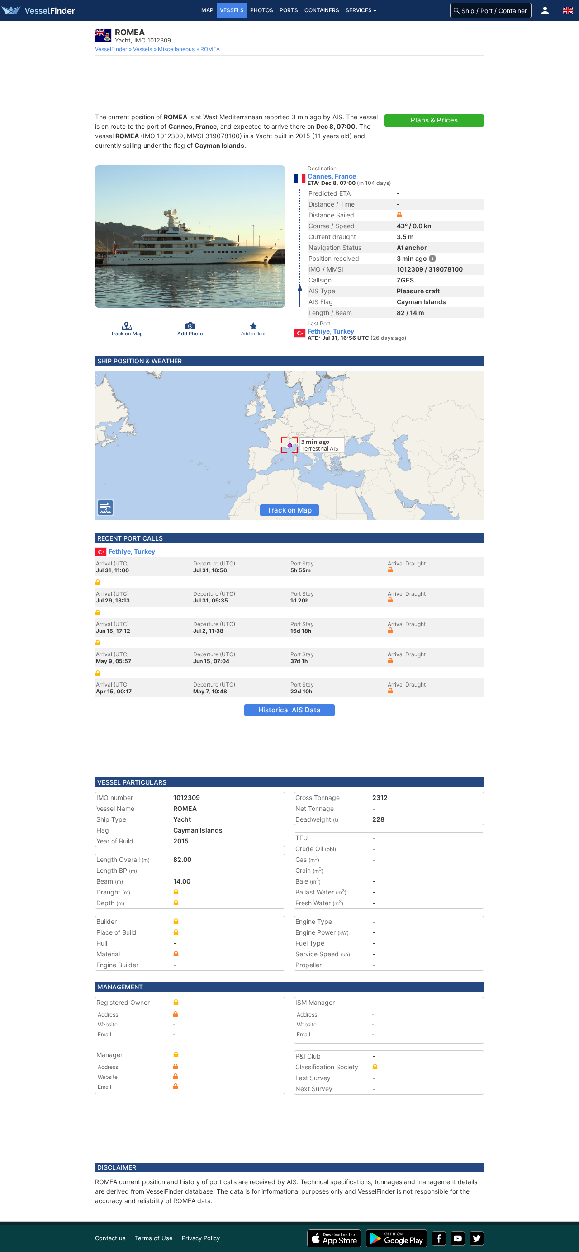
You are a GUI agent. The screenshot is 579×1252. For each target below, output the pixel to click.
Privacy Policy (201, 1238)
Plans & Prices (434, 120)
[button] (545, 10)
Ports (289, 10)
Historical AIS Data (289, 710)
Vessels (232, 10)
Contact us (110, 1238)
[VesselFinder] (37, 10)
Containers (321, 10)
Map (207, 10)
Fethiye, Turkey (331, 331)
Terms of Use (154, 1238)
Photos (261, 10)
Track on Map (289, 510)
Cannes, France (332, 176)
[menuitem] (112, 49)
